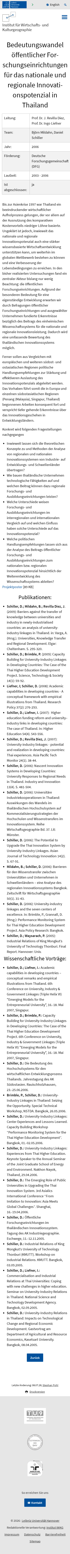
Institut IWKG (54, 1527)
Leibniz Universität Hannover (41, 1521)
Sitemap (35, 1541)
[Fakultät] (33, 5)
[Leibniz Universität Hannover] (14, 4)
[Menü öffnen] (64, 18)
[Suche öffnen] (66, 5)
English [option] (55, 4)
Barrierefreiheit (55, 1534)
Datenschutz (32, 1534)
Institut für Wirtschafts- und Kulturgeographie (25, 27)
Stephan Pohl (50, 1385)
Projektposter (12, 587)
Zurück (35, 1358)
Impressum (11, 1534)
